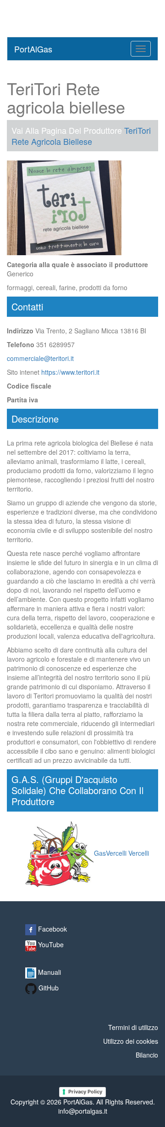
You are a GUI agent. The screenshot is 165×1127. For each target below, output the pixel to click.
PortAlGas (33, 49)
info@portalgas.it (82, 1111)
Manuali (48, 972)
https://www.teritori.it (70, 372)
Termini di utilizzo (133, 1027)
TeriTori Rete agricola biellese (81, 135)
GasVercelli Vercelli (121, 853)
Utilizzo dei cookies (130, 1041)
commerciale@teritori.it (40, 358)
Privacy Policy (85, 1091)
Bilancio (147, 1054)
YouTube (50, 944)
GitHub (48, 987)
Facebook (51, 928)
